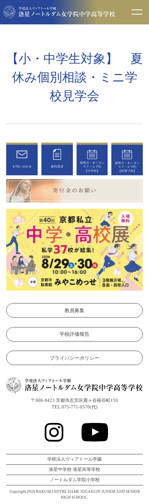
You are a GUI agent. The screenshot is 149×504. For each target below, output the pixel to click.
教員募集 (74, 310)
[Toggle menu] (137, 12)
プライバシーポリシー (74, 358)
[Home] (59, 13)
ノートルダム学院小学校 (75, 480)
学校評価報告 (74, 334)
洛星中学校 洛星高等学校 (74, 469)
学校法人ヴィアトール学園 (74, 459)
